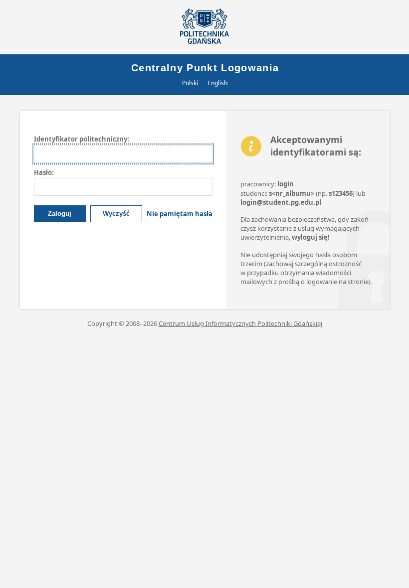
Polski (190, 83)
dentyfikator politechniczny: (81, 139)
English (217, 83)
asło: (44, 172)
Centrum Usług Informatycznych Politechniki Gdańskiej (240, 323)
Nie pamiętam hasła (179, 213)
